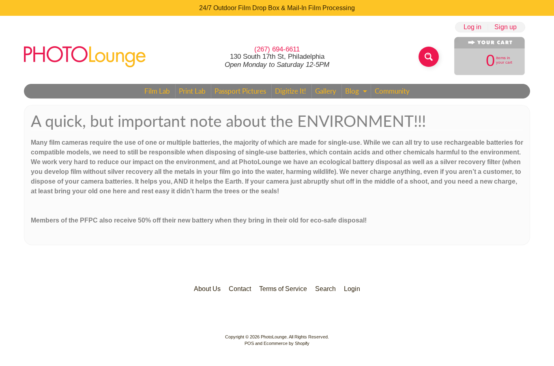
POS (249, 343)
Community (392, 91)
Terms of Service (283, 288)
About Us (207, 288)
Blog (357, 92)
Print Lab (192, 91)
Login (352, 288)
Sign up (505, 27)
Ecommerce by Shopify (286, 343)
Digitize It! (290, 91)
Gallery (325, 91)
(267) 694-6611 (277, 49)
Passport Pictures (240, 91)
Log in (472, 27)
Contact (240, 288)
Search (325, 288)
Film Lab (157, 91)
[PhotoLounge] (85, 56)
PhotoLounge (274, 336)
